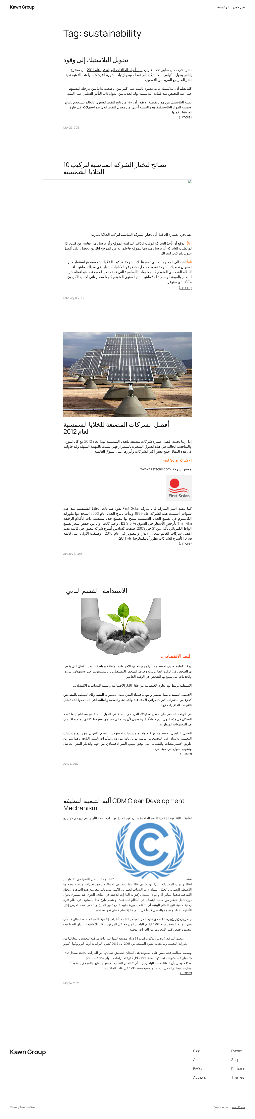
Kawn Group (22, 7)
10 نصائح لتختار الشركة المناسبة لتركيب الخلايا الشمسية (115, 168)
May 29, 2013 (71, 127)
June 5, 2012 (70, 763)
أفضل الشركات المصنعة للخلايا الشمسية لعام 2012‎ (116, 428)
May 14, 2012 (71, 983)
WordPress (238, 1107)
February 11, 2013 (73, 298)
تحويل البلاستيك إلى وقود (95, 59)
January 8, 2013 (72, 554)
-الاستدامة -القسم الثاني (95, 590)
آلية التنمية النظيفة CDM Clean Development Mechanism (124, 804)
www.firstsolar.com (155, 469)
